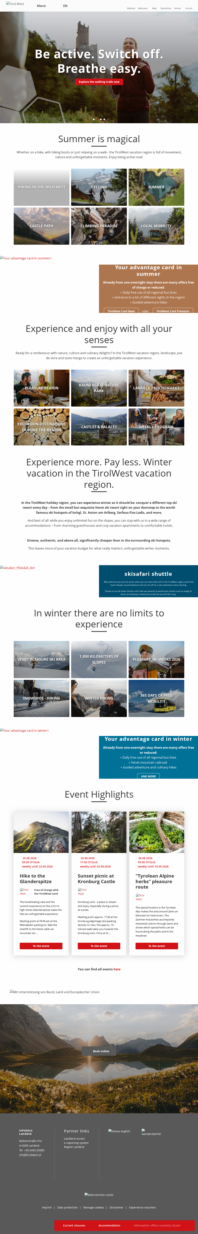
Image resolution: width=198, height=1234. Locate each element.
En (65, 6)
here (117, 969)
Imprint (47, 1207)
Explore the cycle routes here (99, 82)
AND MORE (148, 776)
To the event (41, 946)
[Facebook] (31, 1166)
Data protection (67, 1207)
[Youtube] (21, 1174)
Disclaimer (116, 1207)
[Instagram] (21, 1166)
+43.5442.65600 (34, 1150)
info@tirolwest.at (30, 1155)
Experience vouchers (142, 1207)
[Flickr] (41, 1166)
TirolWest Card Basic (121, 311)
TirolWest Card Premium (172, 311)
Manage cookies (93, 1207)
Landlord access (74, 1138)
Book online (100, 1051)
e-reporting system (76, 1143)
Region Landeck (74, 1147)
